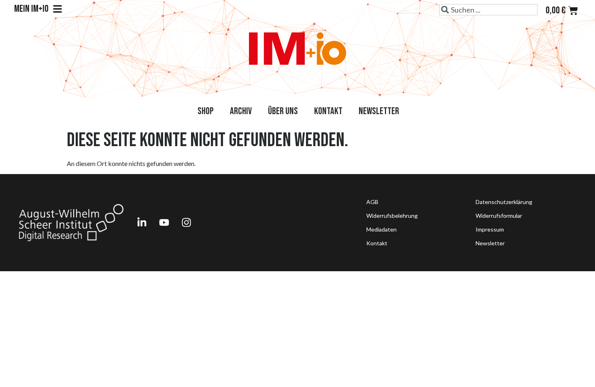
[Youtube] (164, 223)
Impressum (490, 229)
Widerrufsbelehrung (392, 215)
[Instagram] (186, 223)
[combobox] (488, 9)
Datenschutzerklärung (504, 201)
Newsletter (379, 111)
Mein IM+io (31, 9)
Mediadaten (381, 229)
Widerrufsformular (499, 215)
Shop (206, 111)
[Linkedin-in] (142, 223)
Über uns (283, 111)
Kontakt (328, 111)
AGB (372, 201)
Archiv (241, 111)
